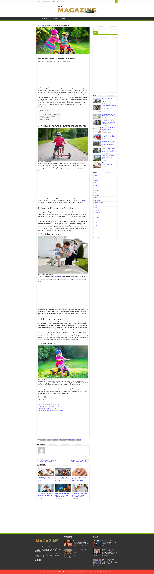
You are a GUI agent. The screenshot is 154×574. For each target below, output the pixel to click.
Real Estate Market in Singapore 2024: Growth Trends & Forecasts (62, 479)
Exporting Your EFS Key (70, 556)
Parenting (43, 25)
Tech (96, 230)
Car (96, 182)
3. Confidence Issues (44, 117)
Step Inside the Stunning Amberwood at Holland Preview (107, 100)
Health (96, 197)
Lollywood (97, 212)
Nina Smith (41, 61)
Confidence (55, 439)
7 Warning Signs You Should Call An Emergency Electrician (48, 460)
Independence (71, 439)
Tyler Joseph (62, 214)
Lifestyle (97, 210)
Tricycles (79, 439)
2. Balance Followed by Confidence (47, 116)
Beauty (96, 175)
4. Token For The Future (45, 119)
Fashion (96, 187)
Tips (60, 61)
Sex (96, 222)
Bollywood (97, 177)
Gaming (97, 192)
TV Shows (97, 237)
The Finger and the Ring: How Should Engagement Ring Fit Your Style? (79, 479)
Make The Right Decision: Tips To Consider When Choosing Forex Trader (62, 495)
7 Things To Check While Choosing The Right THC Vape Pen (45, 495)
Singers (96, 225)
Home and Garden (99, 202)
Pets (96, 220)
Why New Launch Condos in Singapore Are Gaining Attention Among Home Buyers (109, 150)
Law (96, 205)
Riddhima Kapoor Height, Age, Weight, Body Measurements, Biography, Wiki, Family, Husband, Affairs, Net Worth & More (105, 552)
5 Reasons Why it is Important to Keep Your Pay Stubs (46, 479)
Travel (96, 235)
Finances (97, 190)
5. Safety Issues (43, 120)
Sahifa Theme (46, 571)
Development (63, 439)
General (97, 195)
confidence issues (57, 276)
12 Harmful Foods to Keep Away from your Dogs (80, 550)
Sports (96, 227)
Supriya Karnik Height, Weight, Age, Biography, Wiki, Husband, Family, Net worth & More (109, 561)
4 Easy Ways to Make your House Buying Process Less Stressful (78, 460)
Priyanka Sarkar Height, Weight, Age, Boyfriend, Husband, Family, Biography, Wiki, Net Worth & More (81, 543)
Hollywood (97, 200)
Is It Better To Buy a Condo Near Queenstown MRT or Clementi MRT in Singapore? (108, 143)
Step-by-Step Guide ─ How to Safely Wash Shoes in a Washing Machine (79, 495)
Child (49, 439)
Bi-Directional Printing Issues (43, 1)
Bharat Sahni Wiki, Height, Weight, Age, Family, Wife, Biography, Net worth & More (109, 543)
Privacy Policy (55, 1)
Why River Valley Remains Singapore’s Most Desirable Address (108, 157)
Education (97, 185)
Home (38, 25)
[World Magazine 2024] (77, 9)
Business (97, 180)
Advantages (43, 439)
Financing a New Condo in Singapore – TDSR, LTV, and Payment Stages (108, 122)
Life (96, 207)
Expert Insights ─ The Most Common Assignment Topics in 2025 (109, 129)
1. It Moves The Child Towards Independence (49, 114)
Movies (96, 215)
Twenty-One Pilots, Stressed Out (57, 211)
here (85, 200)
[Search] (116, 1)
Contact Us (61, 1)
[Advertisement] (63, 74)
